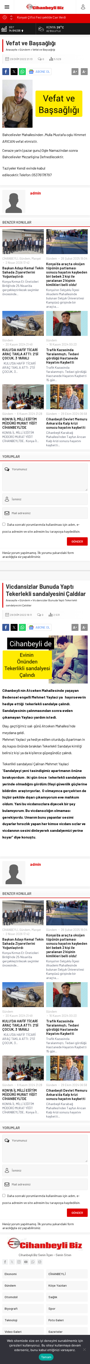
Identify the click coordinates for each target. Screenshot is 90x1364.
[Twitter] (12, 1262)
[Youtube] (26, 1262)
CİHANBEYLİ (10, 258)
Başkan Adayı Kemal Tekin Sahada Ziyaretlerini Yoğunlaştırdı (23, 272)
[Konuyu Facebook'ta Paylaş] (5, 71)
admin (35, 193)
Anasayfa (11, 49)
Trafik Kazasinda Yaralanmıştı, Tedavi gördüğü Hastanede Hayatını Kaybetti (62, 356)
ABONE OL (43, 71)
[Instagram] (19, 1262)
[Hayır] (84, 1349)
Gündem (24, 49)
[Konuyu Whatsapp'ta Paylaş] (22, 71)
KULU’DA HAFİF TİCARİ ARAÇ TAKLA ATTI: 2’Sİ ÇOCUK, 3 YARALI (20, 354)
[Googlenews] (39, 1262)
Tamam (46, 1357)
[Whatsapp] (33, 1262)
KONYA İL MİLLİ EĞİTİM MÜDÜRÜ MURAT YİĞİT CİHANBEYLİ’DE (19, 423)
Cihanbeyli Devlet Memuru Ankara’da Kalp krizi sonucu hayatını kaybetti (66, 423)
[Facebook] (5, 1262)
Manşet (36, 258)
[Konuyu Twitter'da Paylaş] (14, 71)
